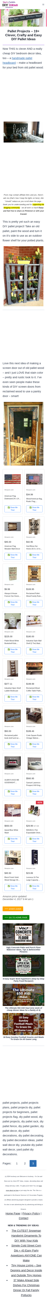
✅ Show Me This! (13, 509)
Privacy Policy (31, 1213)
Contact (23, 1218)
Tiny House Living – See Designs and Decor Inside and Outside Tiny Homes (26, 1270)
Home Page (13, 1213)
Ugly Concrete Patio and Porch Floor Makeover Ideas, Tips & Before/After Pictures (23, 949)
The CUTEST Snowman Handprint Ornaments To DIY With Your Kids (26, 1235)
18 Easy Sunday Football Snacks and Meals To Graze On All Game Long (23, 1038)
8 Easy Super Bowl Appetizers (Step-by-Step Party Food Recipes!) (23, 980)
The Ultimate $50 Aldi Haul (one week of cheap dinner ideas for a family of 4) (23, 1009)
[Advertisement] (23, 97)
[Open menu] (43, 4)
